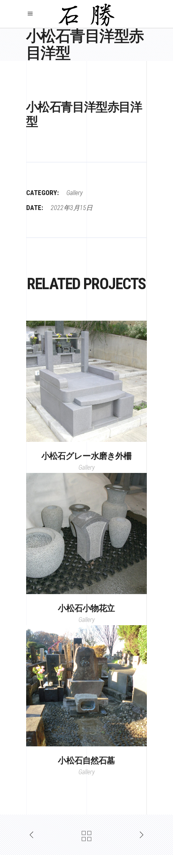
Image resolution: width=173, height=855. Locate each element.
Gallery (74, 193)
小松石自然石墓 (86, 760)
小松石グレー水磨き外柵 (86, 456)
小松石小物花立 (86, 608)
